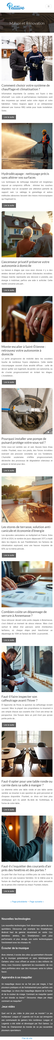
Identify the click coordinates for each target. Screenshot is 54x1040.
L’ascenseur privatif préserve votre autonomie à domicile (25, 263)
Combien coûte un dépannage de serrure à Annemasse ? (24, 613)
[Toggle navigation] (48, 6)
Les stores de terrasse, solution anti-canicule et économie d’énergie (26, 528)
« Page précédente (18, 901)
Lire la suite (9, 117)
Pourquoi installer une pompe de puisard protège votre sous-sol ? (24, 440)
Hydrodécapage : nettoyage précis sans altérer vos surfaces (25, 175)
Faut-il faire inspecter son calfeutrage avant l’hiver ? (19, 698)
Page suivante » (37, 901)
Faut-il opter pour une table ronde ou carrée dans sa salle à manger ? (27, 783)
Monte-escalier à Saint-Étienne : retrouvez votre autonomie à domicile (24, 350)
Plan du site (27, 1038)
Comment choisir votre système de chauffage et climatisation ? (26, 87)
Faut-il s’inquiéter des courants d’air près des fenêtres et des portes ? (26, 868)
